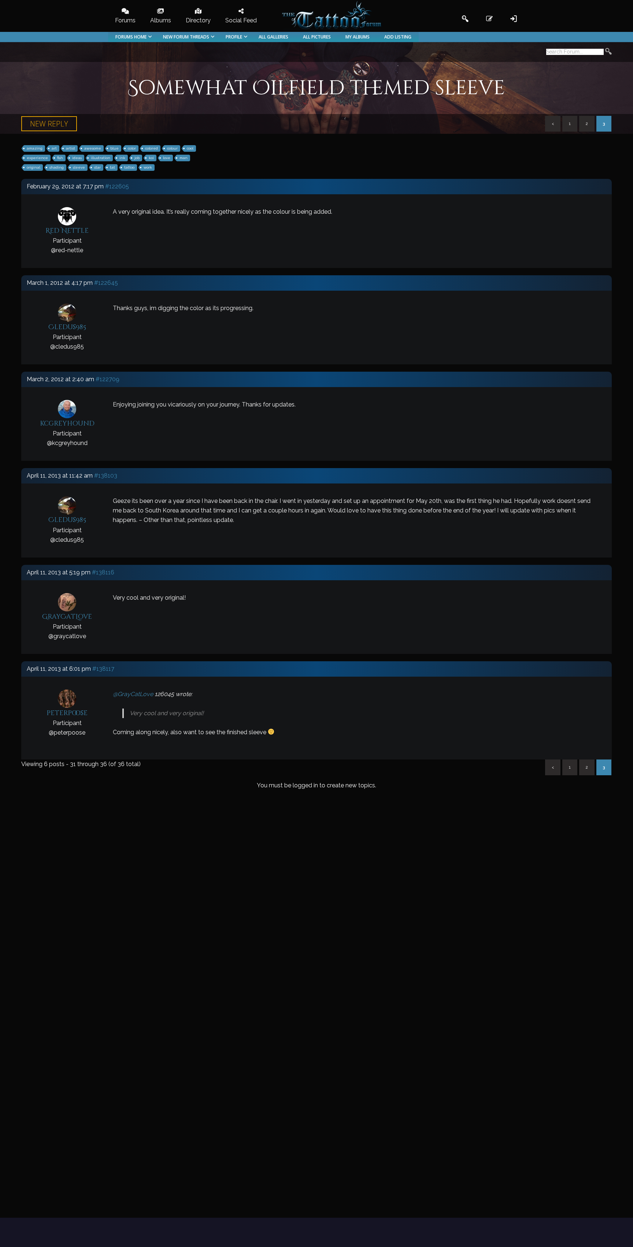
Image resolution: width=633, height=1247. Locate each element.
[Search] (608, 52)
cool (190, 148)
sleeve (79, 167)
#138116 (103, 572)
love (166, 158)
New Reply (49, 124)
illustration (100, 158)
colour (172, 148)
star (97, 167)
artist (70, 148)
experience (37, 158)
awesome (92, 148)
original (33, 167)
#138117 (103, 668)
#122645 (106, 282)
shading (56, 167)
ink (122, 158)
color (132, 148)
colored (151, 148)
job (137, 158)
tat (112, 167)
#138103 (105, 475)
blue (114, 148)
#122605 (117, 186)
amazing (34, 148)
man (183, 158)
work (148, 167)
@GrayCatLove (133, 694)
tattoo (129, 167)
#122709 (107, 379)
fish (60, 158)
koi (151, 158)
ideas (77, 158)
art (54, 148)
